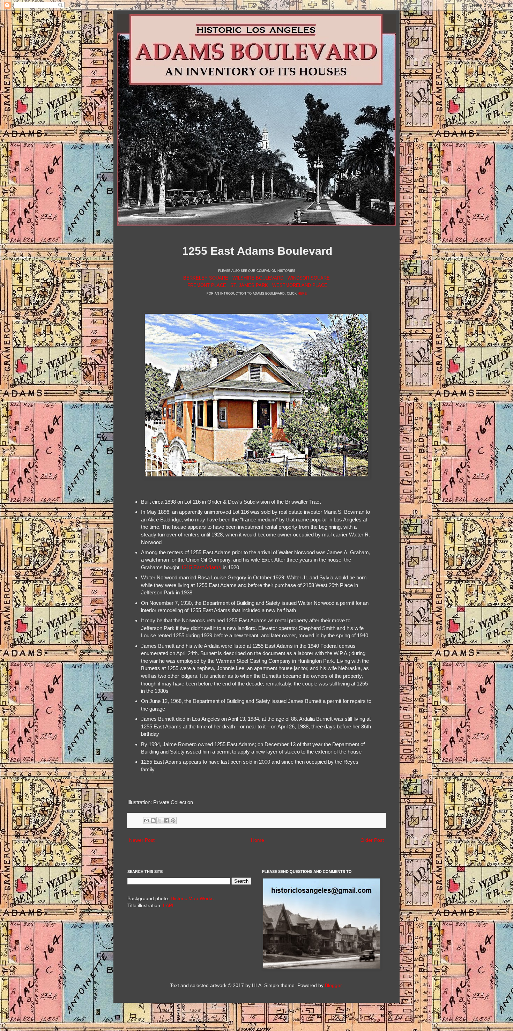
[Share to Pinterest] (173, 820)
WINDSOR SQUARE (309, 278)
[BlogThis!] (153, 820)
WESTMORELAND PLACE (299, 285)
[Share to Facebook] (166, 820)
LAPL (169, 905)
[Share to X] (159, 820)
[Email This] (146, 820)
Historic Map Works (192, 898)
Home (257, 840)
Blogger (333, 985)
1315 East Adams (201, 567)
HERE (302, 293)
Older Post (372, 840)
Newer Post (142, 840)
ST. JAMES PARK (249, 285)
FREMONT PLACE (206, 285)
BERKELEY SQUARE (205, 278)
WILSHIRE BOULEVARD (257, 278)
